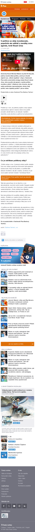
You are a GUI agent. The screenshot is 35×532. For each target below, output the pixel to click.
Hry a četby (5, 250)
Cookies (3, 527)
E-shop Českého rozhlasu (11, 386)
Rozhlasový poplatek (24, 486)
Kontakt (20, 483)
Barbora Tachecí (10, 227)
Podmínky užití (20, 527)
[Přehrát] (4, 98)
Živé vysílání (5, 257)
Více (29, 19)
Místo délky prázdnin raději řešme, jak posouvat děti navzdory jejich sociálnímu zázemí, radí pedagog (21, 370)
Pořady (22, 19)
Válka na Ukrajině (6, 473)
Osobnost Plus (5, 50)
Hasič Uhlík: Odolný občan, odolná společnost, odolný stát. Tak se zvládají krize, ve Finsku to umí (20, 309)
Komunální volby (6, 476)
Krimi (15, 250)
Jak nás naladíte (23, 473)
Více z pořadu (6, 349)
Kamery (32, 9)
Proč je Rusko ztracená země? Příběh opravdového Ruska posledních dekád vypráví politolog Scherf (21, 325)
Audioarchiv (24, 9)
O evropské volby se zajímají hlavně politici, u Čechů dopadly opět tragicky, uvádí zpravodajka (20, 289)
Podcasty (4, 494)
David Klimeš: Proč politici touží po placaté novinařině (16, 178)
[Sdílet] (5, 104)
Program (17, 9)
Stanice (3, 478)
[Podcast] (2, 104)
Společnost (5, 19)
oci (17, 227)
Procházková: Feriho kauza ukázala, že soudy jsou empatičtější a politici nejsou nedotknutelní (17, 120)
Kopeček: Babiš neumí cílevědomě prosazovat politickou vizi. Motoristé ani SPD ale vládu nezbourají (20, 353)
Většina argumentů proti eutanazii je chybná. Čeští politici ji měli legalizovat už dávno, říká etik (20, 273)
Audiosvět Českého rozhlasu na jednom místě (13, 265)
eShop (3, 481)
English (28, 527)
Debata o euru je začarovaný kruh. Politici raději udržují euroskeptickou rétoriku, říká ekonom (20, 281)
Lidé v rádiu (21, 478)
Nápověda (21, 476)
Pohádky (4, 254)
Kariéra (20, 481)
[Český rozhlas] (6, 2)
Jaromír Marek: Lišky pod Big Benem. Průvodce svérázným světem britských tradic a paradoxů (21, 302)
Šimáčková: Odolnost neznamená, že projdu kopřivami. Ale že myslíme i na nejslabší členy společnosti (21, 378)
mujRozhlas (4, 245)
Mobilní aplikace (6, 496)
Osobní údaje (11, 527)
